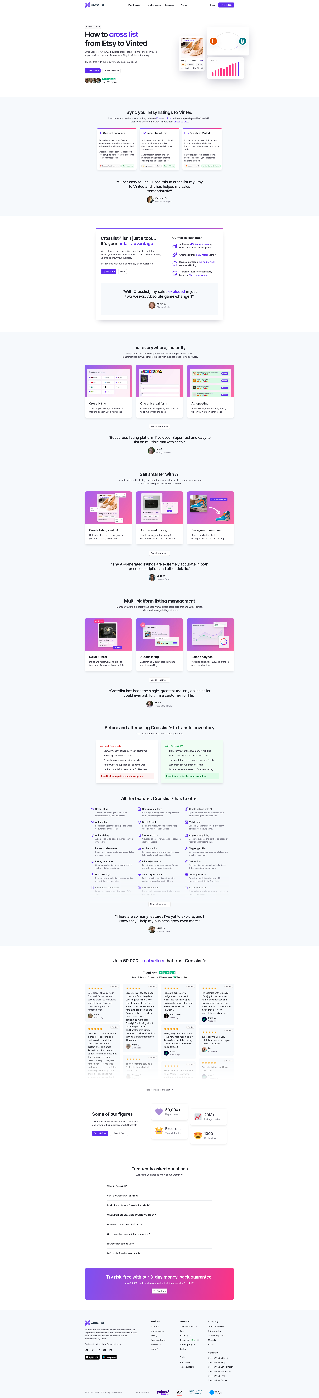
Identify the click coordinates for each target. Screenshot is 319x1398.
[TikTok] (99, 1350)
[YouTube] (105, 1350)
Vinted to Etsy (181, 121)
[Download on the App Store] (92, 1357)
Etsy (158, 118)
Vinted (169, 118)
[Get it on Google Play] (109, 1357)
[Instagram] (93, 1350)
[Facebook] (87, 1350)
